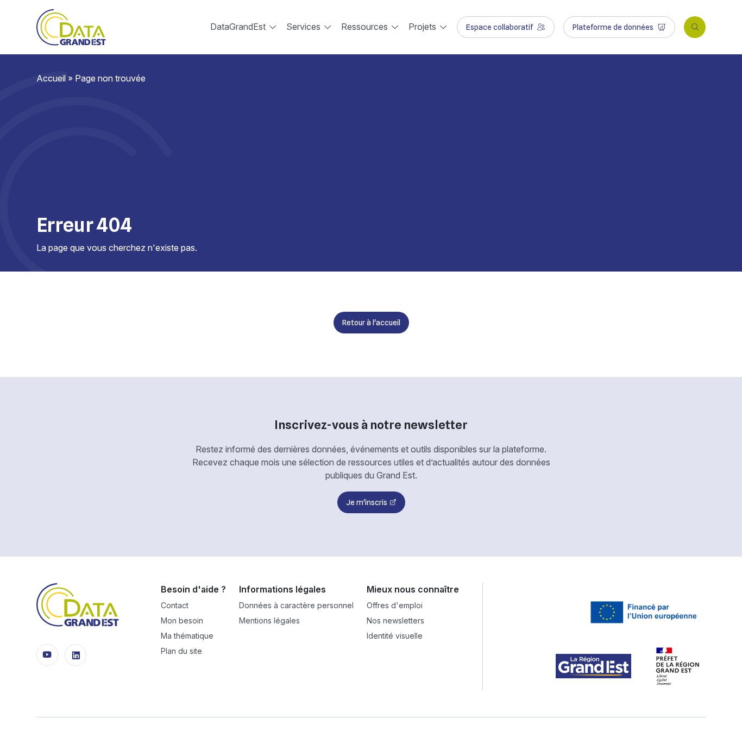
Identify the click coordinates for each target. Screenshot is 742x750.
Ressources (364, 26)
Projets (422, 26)
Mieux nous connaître (413, 589)
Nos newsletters (395, 620)
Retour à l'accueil (371, 322)
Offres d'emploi (395, 605)
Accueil (51, 78)
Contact (174, 605)
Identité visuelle (395, 635)
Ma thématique (187, 635)
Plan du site (181, 651)
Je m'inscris (366, 502)
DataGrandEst (238, 26)
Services (303, 26)
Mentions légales (269, 620)
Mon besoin (182, 620)
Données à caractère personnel (296, 605)
